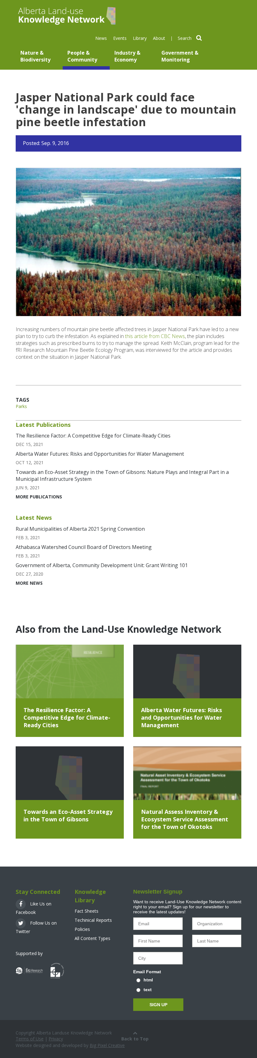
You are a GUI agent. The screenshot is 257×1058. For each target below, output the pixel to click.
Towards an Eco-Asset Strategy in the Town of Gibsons (68, 815)
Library (140, 38)
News (101, 38)
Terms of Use (30, 1039)
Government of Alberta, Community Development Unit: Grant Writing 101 (102, 565)
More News (29, 583)
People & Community (82, 56)
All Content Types (92, 938)
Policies (82, 929)
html (148, 979)
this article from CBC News (155, 336)
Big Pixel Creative (107, 1045)
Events (120, 38)
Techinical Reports (93, 920)
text (148, 989)
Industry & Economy (127, 56)
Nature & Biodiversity (35, 56)
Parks (21, 406)
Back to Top (135, 1039)
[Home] (66, 15)
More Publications (39, 497)
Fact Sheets (86, 911)
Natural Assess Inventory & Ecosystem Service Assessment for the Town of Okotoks (184, 819)
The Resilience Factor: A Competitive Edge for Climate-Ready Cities (93, 435)
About (159, 38)
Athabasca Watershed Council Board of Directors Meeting (84, 547)
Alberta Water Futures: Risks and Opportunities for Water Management (100, 453)
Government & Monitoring (179, 56)
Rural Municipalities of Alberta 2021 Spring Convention (80, 528)
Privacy (56, 1039)
